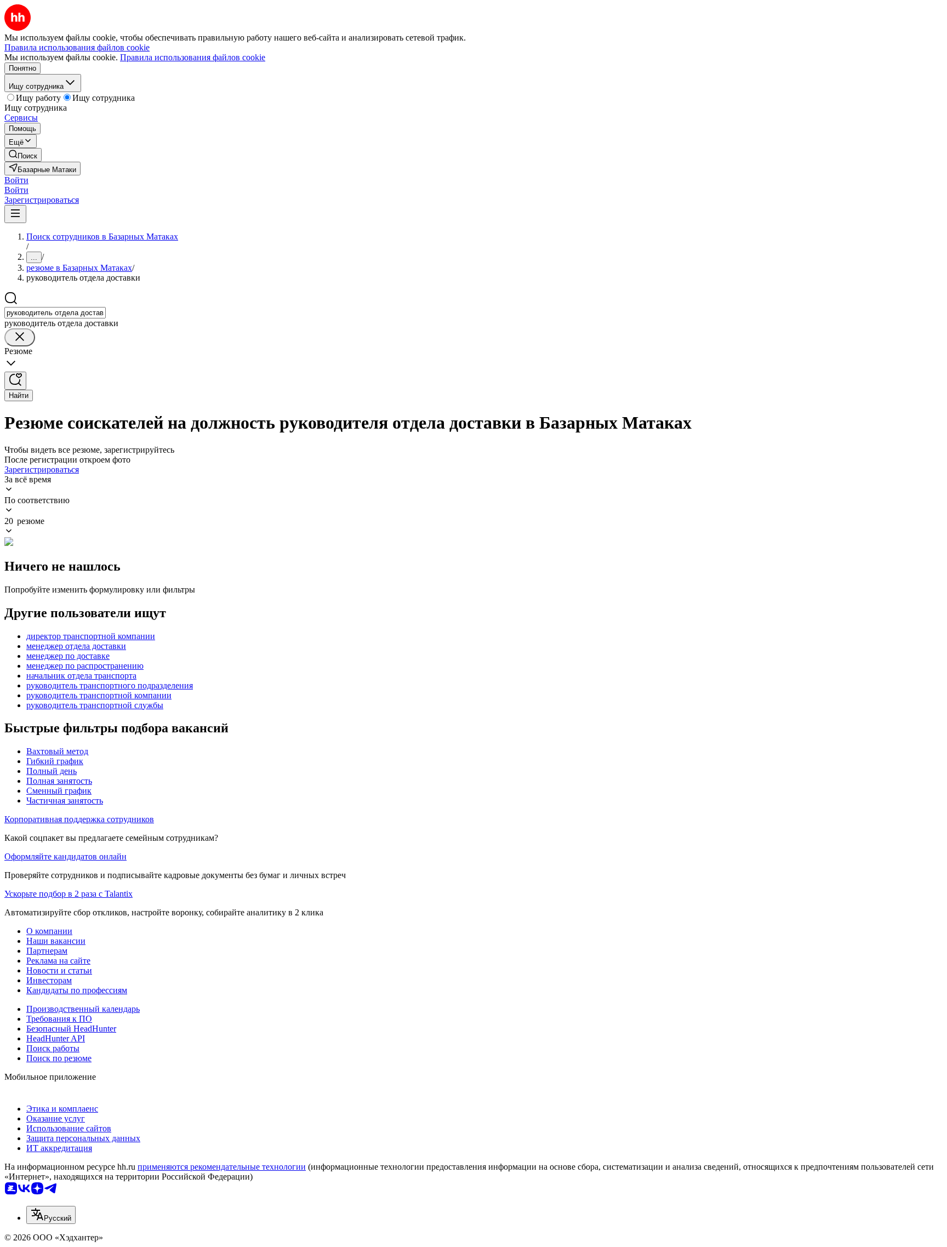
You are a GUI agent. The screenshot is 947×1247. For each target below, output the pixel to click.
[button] (16, 180)
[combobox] (55, 312)
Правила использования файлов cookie (192, 57)
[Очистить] (19, 337)
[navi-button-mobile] (15, 214)
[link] (23, 155)
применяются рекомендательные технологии (222, 1166)
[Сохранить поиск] (15, 381)
